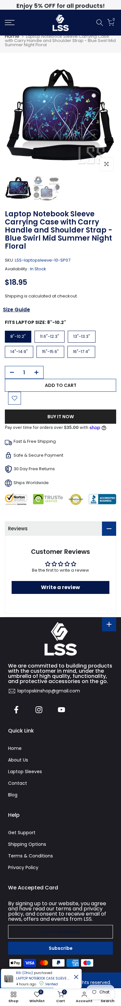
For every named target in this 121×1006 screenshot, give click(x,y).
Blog (12, 795)
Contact (17, 783)
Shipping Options (27, 844)
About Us (18, 760)
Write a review (60, 587)
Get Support (21, 832)
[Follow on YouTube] (61, 709)
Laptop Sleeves (25, 771)
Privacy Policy (23, 867)
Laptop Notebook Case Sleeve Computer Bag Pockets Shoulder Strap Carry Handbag (43, 978)
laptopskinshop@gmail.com (48, 691)
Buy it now (60, 416)
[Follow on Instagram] (39, 709)
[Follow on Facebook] (16, 709)
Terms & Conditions (30, 856)
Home (12, 36)
